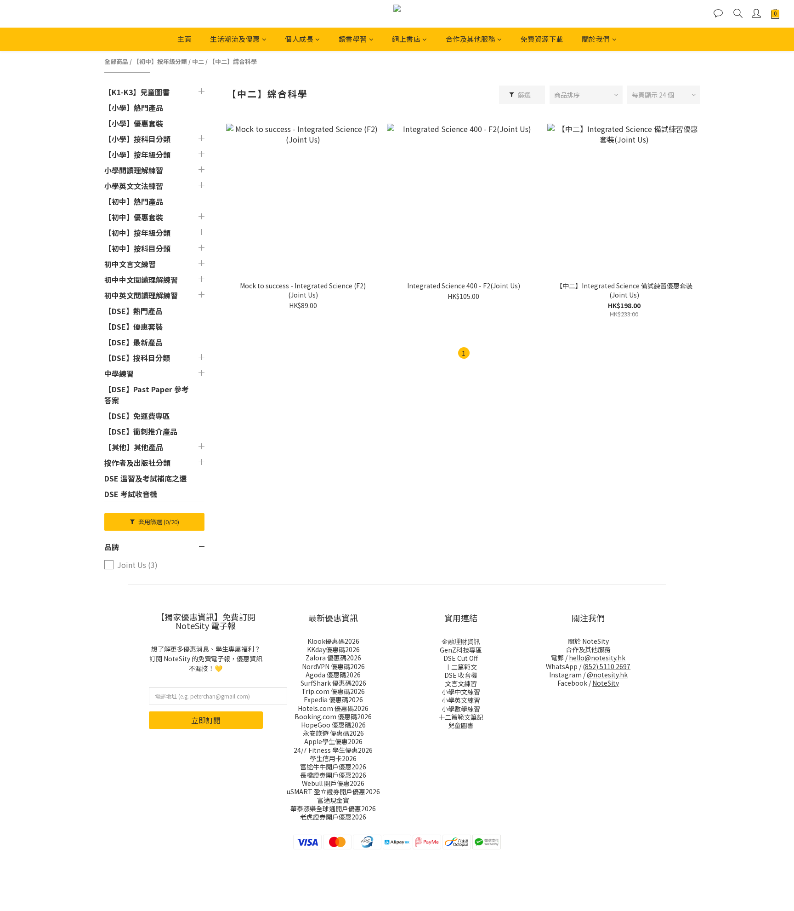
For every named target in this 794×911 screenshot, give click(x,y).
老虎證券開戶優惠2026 (333, 816)
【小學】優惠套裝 (133, 123)
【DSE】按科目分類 (137, 357)
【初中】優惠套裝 (133, 217)
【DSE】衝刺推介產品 (140, 431)
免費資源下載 (542, 39)
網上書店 (406, 39)
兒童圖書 (461, 725)
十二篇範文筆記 (460, 717)
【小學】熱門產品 (133, 107)
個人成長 (299, 39)
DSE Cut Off (460, 658)
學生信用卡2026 (333, 758)
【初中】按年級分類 (160, 61)
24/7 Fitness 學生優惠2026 (333, 750)
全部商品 (116, 61)
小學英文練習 (461, 700)
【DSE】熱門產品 (133, 310)
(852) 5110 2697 (606, 666)
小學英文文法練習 (133, 185)
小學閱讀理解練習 (133, 170)
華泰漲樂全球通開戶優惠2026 (333, 808)
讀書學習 (353, 39)
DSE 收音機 (460, 675)
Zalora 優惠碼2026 (333, 657)
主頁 (184, 39)
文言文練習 (461, 683)
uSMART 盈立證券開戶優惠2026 (333, 791)
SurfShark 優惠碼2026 (333, 683)
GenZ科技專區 (461, 649)
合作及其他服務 (471, 39)
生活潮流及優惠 (235, 39)
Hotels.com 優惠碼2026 (333, 708)
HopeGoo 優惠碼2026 (333, 724)
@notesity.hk (607, 674)
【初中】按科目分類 (137, 248)
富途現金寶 (333, 800)
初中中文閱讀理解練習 (141, 279)
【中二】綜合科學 (233, 61)
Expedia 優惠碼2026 (333, 699)
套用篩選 (158, 521)
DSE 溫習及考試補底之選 (145, 478)
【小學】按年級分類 (137, 154)
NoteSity (605, 683)
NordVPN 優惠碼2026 (333, 666)
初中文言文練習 (130, 263)
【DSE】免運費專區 (137, 415)
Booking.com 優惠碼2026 (333, 716)
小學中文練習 (461, 691)
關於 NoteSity (588, 641)
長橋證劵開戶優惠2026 (333, 774)
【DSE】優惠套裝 (133, 326)
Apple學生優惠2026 (333, 741)
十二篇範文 (461, 666)
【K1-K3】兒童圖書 (137, 91)
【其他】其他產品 (133, 447)
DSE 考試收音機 (130, 493)
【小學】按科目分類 (137, 138)
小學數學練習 (461, 708)
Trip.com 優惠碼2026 (333, 691)
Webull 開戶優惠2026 (333, 783)
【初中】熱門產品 (133, 201)
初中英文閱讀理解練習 (141, 295)
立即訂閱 (206, 720)
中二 (198, 61)
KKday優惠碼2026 (333, 649)
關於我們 (596, 39)
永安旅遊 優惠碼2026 (333, 733)
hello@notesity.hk (597, 657)
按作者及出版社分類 (137, 462)
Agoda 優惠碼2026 (333, 674)
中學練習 (119, 373)
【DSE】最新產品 (133, 342)
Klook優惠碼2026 (333, 641)
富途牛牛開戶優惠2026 (333, 766)
